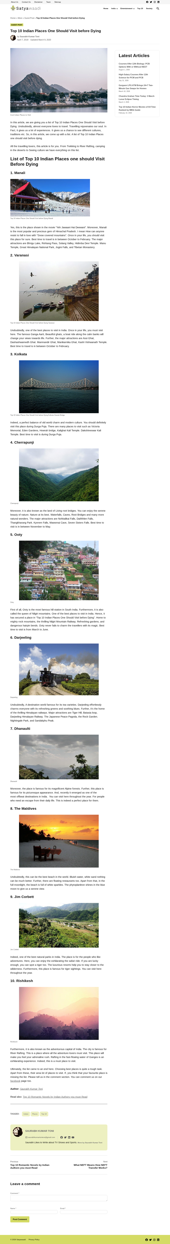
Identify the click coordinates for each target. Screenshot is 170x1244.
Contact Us (26, 2)
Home (105, 8)
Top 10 (140, 8)
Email (63, 1208)
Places (34, 1114)
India (113, 8)
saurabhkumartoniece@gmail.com (41, 1137)
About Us (14, 2)
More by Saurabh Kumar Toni (90, 1143)
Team (48, 2)
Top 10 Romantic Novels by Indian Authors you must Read (55, 1096)
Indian (26, 1114)
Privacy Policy (34, 1240)
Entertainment (126, 8)
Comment (14, 1193)
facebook (15, 1081)
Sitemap (57, 2)
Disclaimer (38, 2)
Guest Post (29, 18)
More (20, 18)
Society (149, 8)
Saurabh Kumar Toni (29, 36)
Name (13, 1208)
